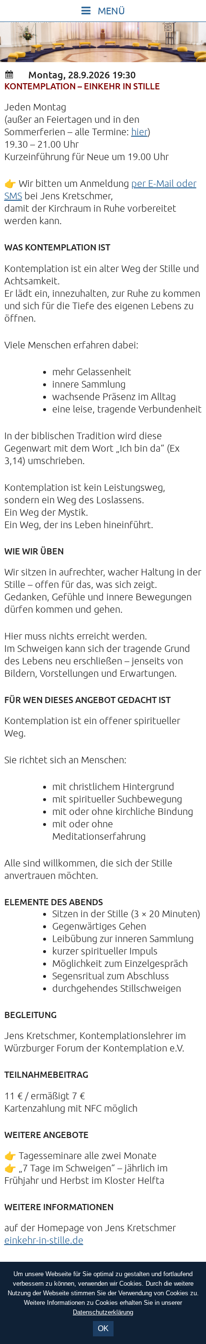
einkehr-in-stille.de (43, 1240)
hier (139, 132)
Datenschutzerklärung (103, 1312)
